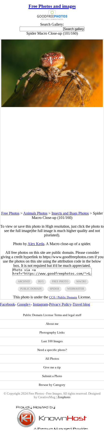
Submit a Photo (52, 376)
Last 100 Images (52, 341)
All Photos (52, 358)
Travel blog (81, 304)
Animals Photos (35, 213)
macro (81, 281)
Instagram (40, 304)
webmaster (75, 288)
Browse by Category (52, 385)
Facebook (7, 304)
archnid (24, 281)
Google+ (24, 304)
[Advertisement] (52, 159)
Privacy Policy (60, 304)
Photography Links (52, 332)
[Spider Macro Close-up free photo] (52, 106)
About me (52, 324)
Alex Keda (36, 244)
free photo (60, 281)
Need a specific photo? (52, 350)
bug (41, 281)
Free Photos (10, 213)
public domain (31, 288)
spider (54, 288)
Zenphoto (64, 397)
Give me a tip (52, 367)
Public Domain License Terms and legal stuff (52, 315)
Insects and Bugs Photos (70, 213)
